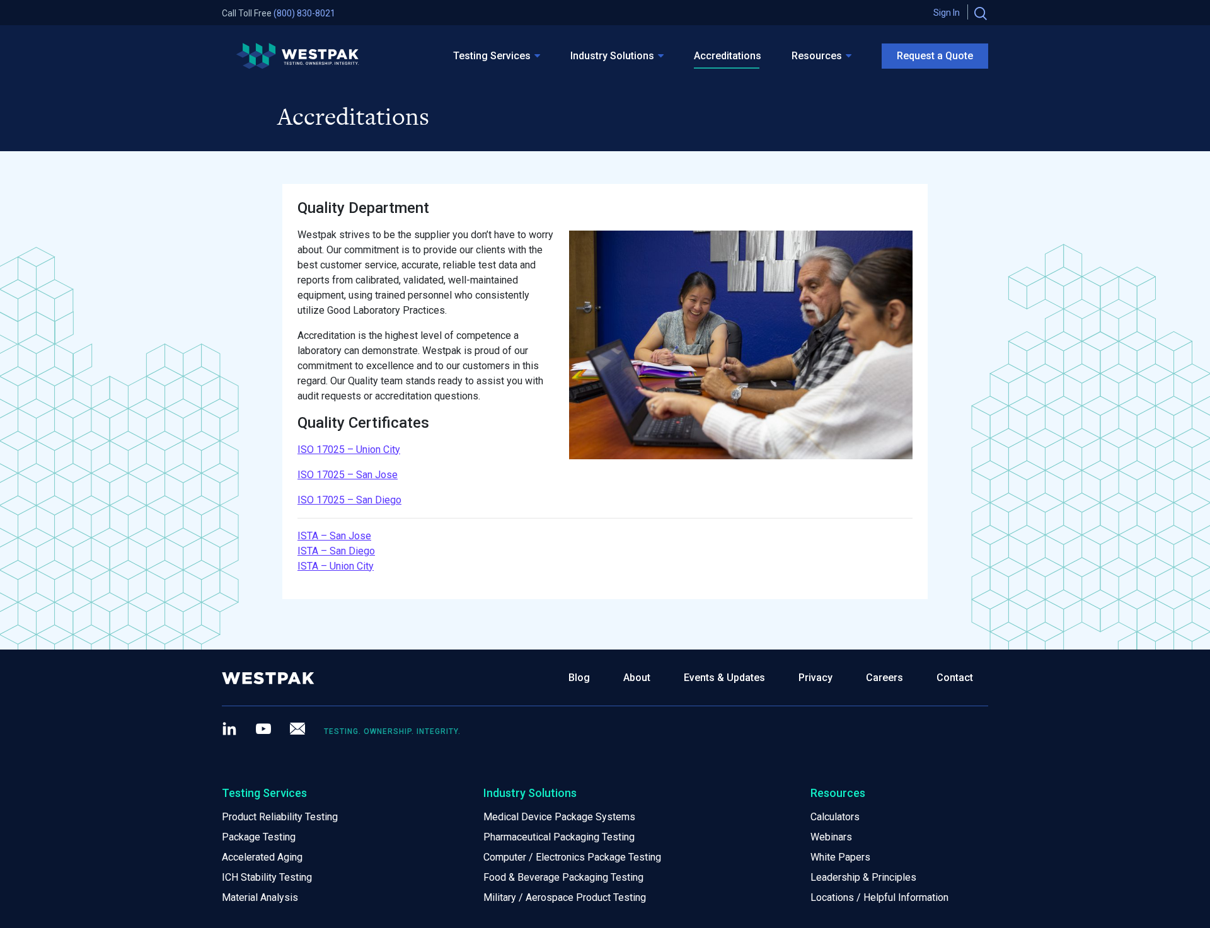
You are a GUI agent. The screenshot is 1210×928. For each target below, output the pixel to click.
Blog (579, 678)
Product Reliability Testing (280, 817)
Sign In (946, 13)
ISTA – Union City (335, 566)
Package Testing (259, 837)
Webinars (831, 837)
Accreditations (727, 56)
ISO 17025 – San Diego (349, 500)
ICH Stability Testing (267, 877)
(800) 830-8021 (304, 13)
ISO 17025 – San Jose (347, 475)
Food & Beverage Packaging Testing (563, 877)
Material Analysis (260, 897)
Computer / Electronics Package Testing (572, 857)
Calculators (835, 817)
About (636, 678)
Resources (817, 56)
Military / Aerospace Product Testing (564, 897)
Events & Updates (724, 678)
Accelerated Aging (262, 857)
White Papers (840, 857)
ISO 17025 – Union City (348, 449)
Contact (954, 678)
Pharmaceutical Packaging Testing (559, 837)
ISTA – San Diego (336, 551)
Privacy (815, 678)
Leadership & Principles (863, 877)
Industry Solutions (612, 56)
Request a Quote (935, 56)
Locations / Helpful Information (879, 897)
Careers (884, 678)
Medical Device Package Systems (559, 817)
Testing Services (492, 56)
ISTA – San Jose (334, 536)
